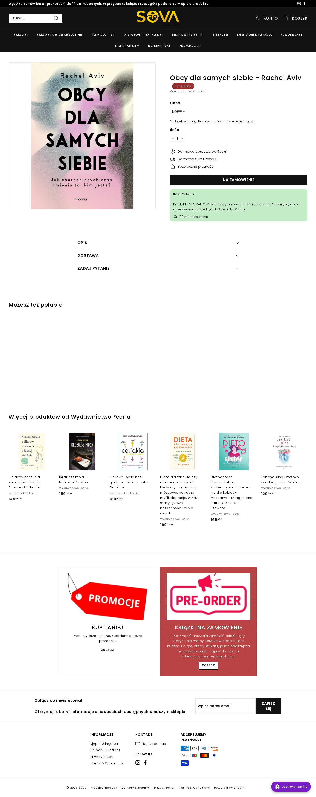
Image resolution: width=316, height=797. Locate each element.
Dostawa (205, 121)
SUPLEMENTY (127, 45)
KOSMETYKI (159, 45)
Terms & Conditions (106, 763)
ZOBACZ (107, 650)
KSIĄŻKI (20, 34)
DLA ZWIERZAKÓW (254, 34)
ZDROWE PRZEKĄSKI (143, 34)
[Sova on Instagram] (137, 762)
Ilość (174, 129)
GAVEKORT (292, 34)
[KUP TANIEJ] (107, 596)
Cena (175, 102)
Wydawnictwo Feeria (188, 91)
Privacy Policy (101, 757)
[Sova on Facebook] (145, 762)
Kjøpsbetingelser (104, 744)
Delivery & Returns (105, 750)
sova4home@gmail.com (214, 656)
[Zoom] (82, 136)
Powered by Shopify (229, 788)
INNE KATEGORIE (187, 34)
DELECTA (220, 34)
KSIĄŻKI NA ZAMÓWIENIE (59, 34)
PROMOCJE (190, 45)
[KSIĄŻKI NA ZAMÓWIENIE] (208, 596)
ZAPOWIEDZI (104, 34)
